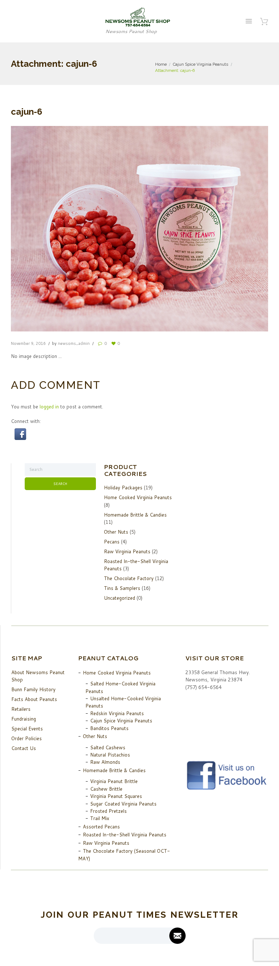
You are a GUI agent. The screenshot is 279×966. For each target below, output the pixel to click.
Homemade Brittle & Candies (135, 514)
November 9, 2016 (28, 343)
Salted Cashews (107, 747)
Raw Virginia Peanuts (127, 551)
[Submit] (177, 936)
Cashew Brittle (106, 789)
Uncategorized (119, 598)
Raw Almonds (105, 762)
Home (161, 64)
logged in (49, 406)
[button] (20, 432)
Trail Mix (99, 818)
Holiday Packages (123, 487)
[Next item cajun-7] (204, 229)
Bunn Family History (33, 689)
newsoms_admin (74, 343)
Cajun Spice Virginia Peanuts (200, 64)
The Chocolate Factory (129, 578)
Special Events (27, 728)
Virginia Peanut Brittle (114, 781)
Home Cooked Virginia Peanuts (138, 497)
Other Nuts (116, 532)
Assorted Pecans (101, 826)
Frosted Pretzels (108, 811)
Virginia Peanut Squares (116, 796)
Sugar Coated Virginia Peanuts (123, 803)
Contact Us (23, 748)
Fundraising (23, 719)
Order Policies (26, 738)
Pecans (112, 541)
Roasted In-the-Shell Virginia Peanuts (124, 834)
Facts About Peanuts (34, 699)
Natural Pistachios (110, 754)
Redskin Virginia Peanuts (117, 713)
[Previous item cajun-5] (75, 229)
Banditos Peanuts (109, 728)
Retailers (21, 709)
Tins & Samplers (122, 588)
